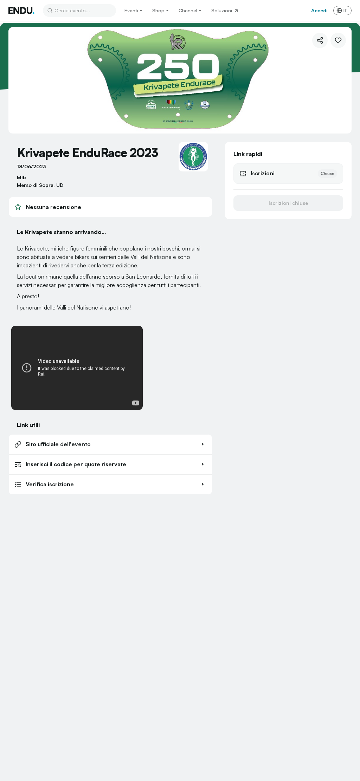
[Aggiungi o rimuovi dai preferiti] (338, 40)
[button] (110, 444)
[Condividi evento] (320, 40)
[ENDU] (21, 10)
